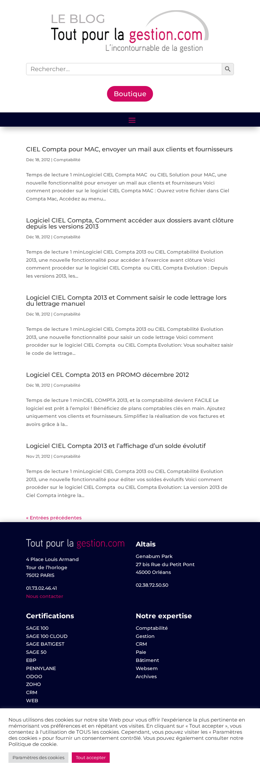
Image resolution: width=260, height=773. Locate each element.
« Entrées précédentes (54, 518)
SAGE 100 (37, 628)
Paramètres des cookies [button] (38, 757)
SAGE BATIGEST (45, 644)
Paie (141, 652)
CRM (31, 692)
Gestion (145, 636)
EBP (31, 660)
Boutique (130, 94)
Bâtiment (147, 660)
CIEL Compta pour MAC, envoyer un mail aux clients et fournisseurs (129, 149)
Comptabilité (66, 159)
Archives (146, 676)
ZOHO (33, 684)
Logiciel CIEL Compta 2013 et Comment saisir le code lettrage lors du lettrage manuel (126, 300)
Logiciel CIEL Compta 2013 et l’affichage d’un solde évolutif (115, 446)
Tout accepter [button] (91, 757)
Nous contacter (44, 596)
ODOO (34, 676)
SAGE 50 (36, 652)
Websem (147, 668)
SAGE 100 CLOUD (47, 636)
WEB (32, 700)
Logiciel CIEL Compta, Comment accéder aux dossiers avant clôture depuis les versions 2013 (130, 223)
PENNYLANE (41, 668)
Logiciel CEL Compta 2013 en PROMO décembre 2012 (107, 375)
